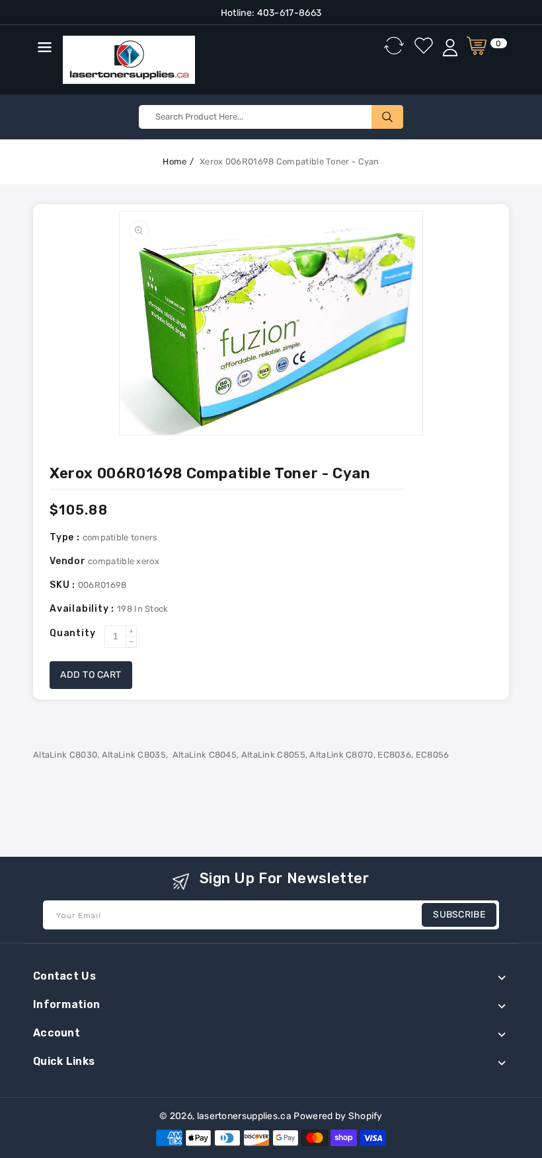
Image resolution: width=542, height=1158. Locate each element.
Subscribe (459, 914)
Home (174, 161)
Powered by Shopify (337, 1116)
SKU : (64, 585)
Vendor (68, 561)
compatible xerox (123, 561)
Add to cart (91, 674)
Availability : (83, 608)
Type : (66, 537)
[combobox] (271, 117)
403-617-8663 (287, 12)
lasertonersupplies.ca (244, 1116)
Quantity (72, 633)
